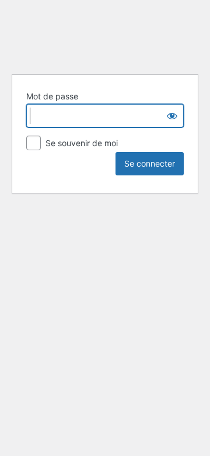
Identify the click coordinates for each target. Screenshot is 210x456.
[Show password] (172, 115)
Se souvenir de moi (80, 143)
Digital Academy (105, 35)
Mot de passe (52, 96)
